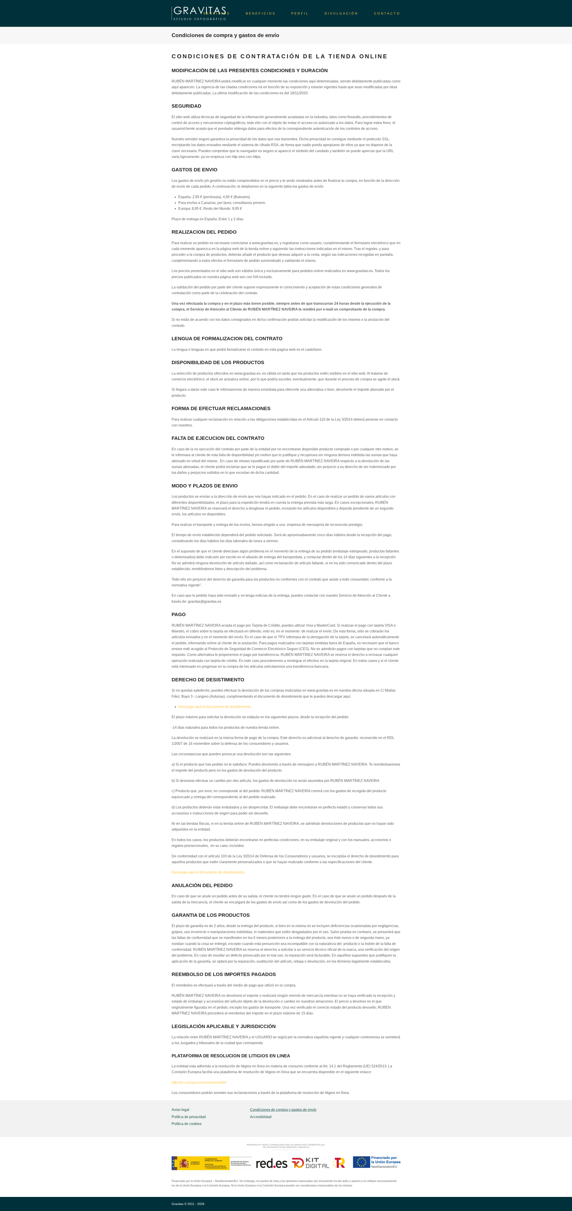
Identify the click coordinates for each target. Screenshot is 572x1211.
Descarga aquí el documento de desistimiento (214, 707)
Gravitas (177, 1204)
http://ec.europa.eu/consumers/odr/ (199, 1082)
